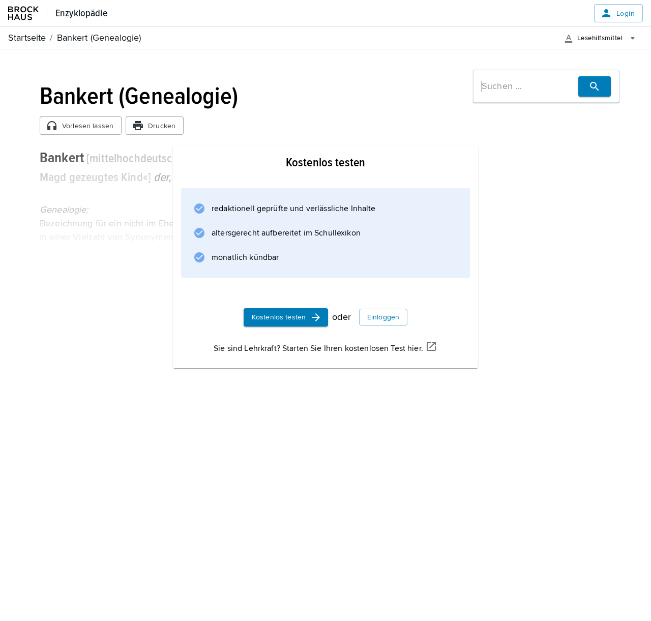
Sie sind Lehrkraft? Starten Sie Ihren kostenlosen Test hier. (318, 348)
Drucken (161, 126)
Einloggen (383, 317)
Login (625, 13)
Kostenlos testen (279, 317)
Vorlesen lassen (87, 126)
